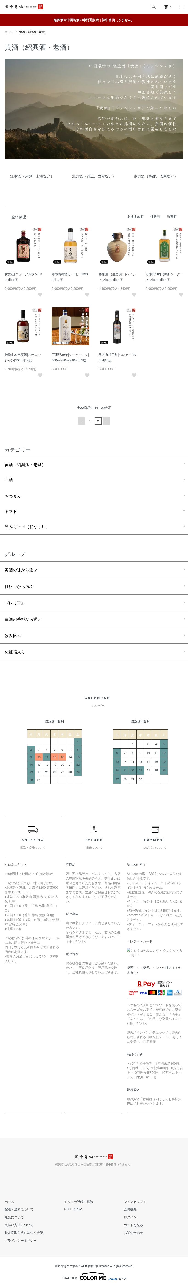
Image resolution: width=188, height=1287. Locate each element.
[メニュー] (181, 7)
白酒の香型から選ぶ (23, 619)
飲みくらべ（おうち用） (27, 526)
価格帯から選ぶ (19, 586)
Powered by (70, 1277)
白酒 (9, 479)
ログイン (130, 1217)
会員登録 (130, 1209)
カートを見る (133, 1224)
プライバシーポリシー (21, 1240)
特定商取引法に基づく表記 (24, 1232)
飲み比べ (13, 635)
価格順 (155, 216)
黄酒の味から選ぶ (21, 570)
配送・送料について (19, 1209)
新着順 (172, 216)
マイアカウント (135, 1201)
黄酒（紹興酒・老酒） (33, 32)
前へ (81, 421)
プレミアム (15, 603)
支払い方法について (19, 1224)
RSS (67, 1209)
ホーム (9, 32)
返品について (14, 1217)
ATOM (77, 1209)
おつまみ (13, 496)
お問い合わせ (133, 1232)
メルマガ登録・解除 (78, 1201)
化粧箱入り (15, 652)
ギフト (11, 511)
